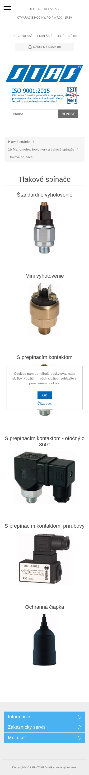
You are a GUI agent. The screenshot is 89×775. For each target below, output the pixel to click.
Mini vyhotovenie (44, 276)
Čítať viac (44, 403)
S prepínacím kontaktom (44, 357)
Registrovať (23, 36)
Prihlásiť (44, 36)
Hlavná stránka (19, 142)
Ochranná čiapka (44, 607)
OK (44, 395)
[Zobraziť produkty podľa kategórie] (45, 228)
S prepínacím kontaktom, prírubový (44, 526)
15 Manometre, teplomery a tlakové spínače (41, 149)
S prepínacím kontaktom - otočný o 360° (44, 441)
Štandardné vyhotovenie (44, 195)
